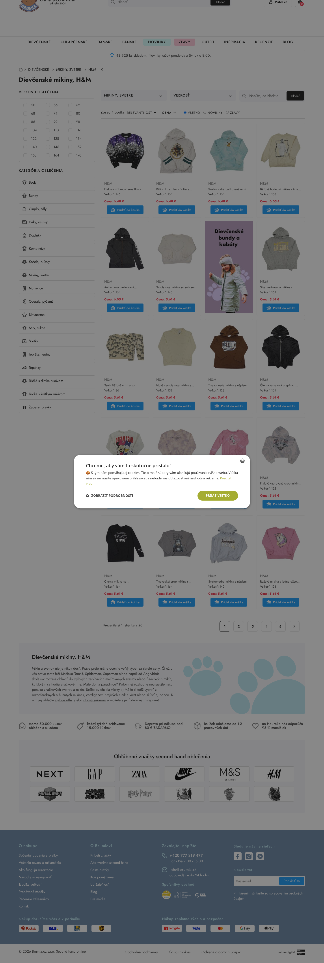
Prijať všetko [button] (218, 495)
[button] (109, 496)
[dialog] (162, 481)
